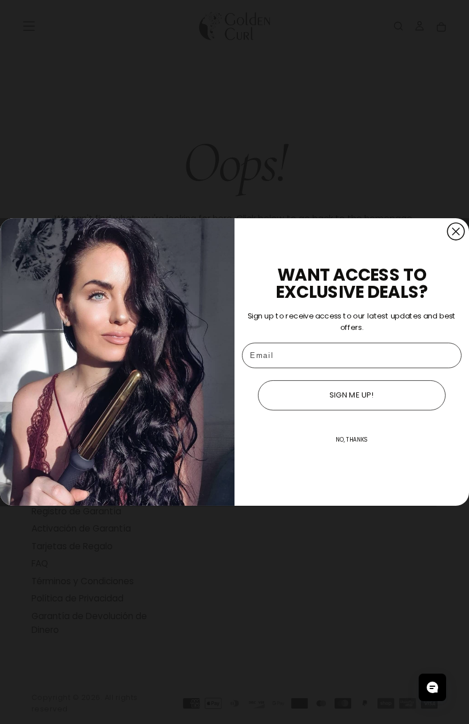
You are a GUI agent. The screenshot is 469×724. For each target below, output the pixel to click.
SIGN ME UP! (351, 394)
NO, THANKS (352, 440)
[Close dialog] (455, 231)
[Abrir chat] (432, 687)
